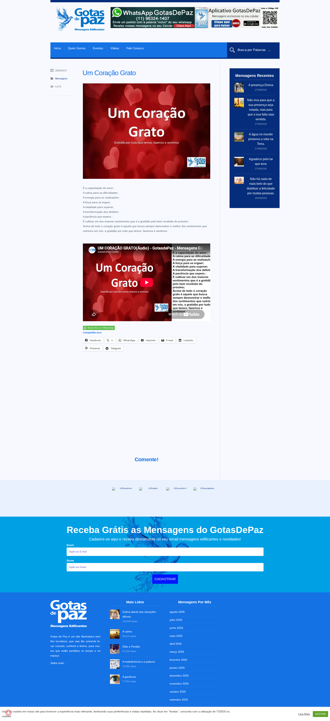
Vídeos (114, 48)
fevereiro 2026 (178, 659)
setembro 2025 (179, 699)
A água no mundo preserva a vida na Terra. (260, 139)
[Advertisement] (146, 408)
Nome (70, 560)
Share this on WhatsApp (100, 328)
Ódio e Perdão (131, 646)
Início (57, 48)
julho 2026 (176, 619)
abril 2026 (176, 643)
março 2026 (177, 651)
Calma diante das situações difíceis (139, 614)
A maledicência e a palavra (138, 661)
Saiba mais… (58, 663)
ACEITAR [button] (320, 714)
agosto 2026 (177, 611)
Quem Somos (77, 48)
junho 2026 (176, 627)
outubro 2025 (178, 691)
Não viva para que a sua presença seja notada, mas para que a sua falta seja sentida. (260, 109)
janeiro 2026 (177, 667)
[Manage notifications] (8, 713)
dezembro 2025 (179, 675)
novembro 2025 (179, 683)
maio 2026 (176, 635)
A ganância (129, 676)
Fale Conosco (135, 48)
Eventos (98, 48)
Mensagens (61, 78)
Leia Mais (304, 713)
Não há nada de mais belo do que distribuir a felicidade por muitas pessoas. (261, 186)
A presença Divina (260, 85)
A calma (127, 631)
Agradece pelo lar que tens (261, 161)
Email (70, 545)
